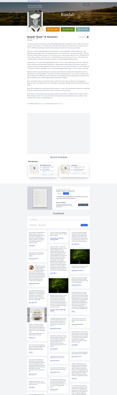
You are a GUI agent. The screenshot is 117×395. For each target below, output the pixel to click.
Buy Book (66, 193)
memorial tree (42, 103)
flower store (60, 103)
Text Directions (44, 174)
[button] (34, 168)
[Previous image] (28, 315)
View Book (59, 193)
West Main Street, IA (78, 170)
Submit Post (84, 225)
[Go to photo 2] (37, 321)
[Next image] (45, 315)
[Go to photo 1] (36, 321)
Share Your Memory (83, 204)
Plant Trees (52, 174)
